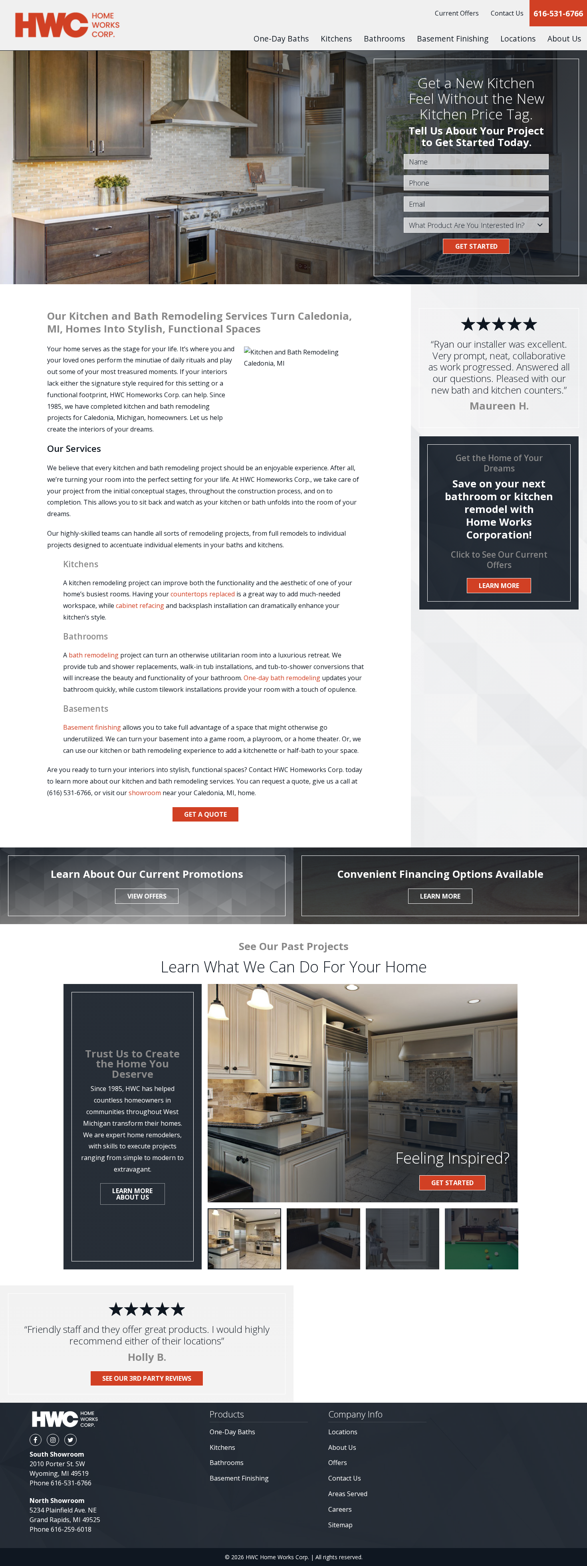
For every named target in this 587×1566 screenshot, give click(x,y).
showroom (145, 792)
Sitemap (340, 1524)
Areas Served (347, 1493)
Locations (342, 1431)
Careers (340, 1509)
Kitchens (222, 1447)
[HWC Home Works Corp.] (67, 25)
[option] (244, 1238)
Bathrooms (384, 38)
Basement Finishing (452, 38)
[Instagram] (53, 1440)
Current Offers (457, 13)
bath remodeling (94, 655)
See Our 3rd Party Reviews (146, 1378)
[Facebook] (36, 1440)
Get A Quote (205, 814)
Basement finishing (92, 727)
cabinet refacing (140, 605)
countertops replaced (203, 594)
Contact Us (507, 13)
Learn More (499, 585)
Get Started (476, 246)
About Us (342, 1447)
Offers (337, 1462)
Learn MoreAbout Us (132, 1194)
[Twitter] (70, 1440)
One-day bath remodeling (282, 677)
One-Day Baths (281, 38)
